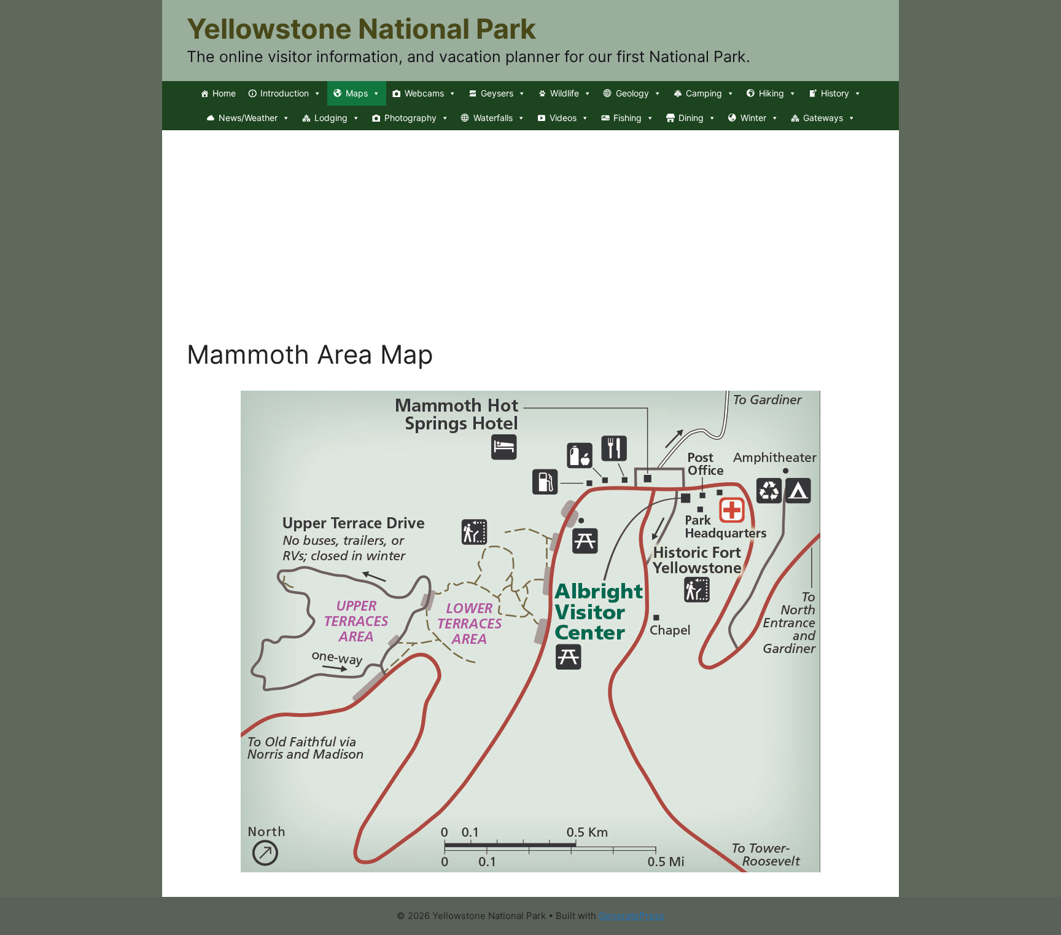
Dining (691, 117)
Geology (632, 93)
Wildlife (564, 93)
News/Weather (248, 117)
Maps (357, 93)
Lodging (331, 117)
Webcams (424, 93)
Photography (410, 117)
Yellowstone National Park (361, 28)
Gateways (823, 117)
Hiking (771, 93)
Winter (753, 117)
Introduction (284, 93)
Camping (704, 93)
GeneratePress (631, 915)
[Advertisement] (530, 247)
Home (224, 93)
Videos (563, 117)
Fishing (627, 117)
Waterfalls (493, 117)
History (835, 93)
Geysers (497, 93)
